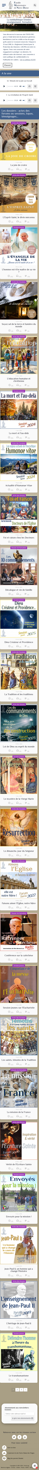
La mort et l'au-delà (19, 433)
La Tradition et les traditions (18, 694)
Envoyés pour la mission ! (19, 1216)
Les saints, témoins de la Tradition (19, 1060)
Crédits (18, 1467)
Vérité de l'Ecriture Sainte (19, 1164)
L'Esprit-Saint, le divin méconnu (19, 217)
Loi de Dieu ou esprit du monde (19, 746)
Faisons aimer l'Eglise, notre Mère (19, 903)
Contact (13, 1467)
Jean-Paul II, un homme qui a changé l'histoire (19, 1270)
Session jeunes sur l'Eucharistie (19, 1008)
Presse (22, 1467)
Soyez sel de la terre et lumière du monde (19, 325)
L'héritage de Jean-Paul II (18, 1323)
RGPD (27, 1467)
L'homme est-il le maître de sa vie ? (19, 270)
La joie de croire (19, 165)
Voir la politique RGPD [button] (27, 60)
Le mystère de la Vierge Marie (19, 799)
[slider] (10, 86)
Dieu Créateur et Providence (18, 642)
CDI (31, 1467)
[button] (29, 86)
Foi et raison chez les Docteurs (18, 538)
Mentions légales (5, 1467)
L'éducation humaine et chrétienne (18, 380)
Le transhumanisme (19, 1376)
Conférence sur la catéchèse (19, 955)
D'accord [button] (7, 65)
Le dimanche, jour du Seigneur (19, 851)
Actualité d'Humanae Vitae (18, 485)
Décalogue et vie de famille (18, 590)
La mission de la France (19, 1112)
